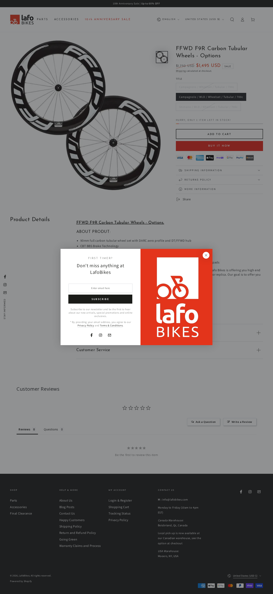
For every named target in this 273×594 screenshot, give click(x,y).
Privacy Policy (86, 325)
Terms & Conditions (111, 325)
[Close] (206, 255)
